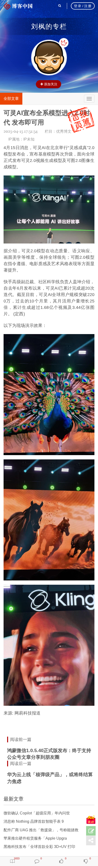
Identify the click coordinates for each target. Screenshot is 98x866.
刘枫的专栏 (49, 26)
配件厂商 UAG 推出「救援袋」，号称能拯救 (41, 830)
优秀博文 (63, 131)
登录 (77, 6)
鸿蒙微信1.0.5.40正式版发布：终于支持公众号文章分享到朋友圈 (49, 754)
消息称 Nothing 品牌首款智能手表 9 (34, 821)
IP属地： (21, 139)
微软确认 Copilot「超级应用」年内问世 (37, 813)
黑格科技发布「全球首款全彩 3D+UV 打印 (39, 847)
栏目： (58, 131)
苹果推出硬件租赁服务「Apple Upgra (35, 838)
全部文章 (11, 99)
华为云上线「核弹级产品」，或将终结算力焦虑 (50, 778)
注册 (88, 6)
